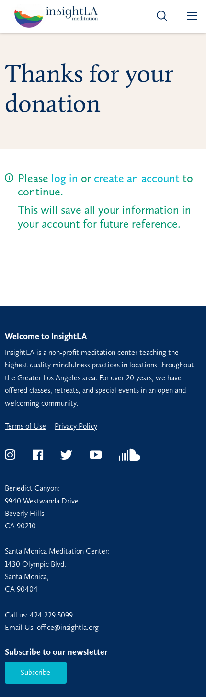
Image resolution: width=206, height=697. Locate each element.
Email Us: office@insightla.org (52, 627)
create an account (137, 178)
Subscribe (35, 672)
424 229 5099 (51, 614)
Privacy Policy (76, 426)
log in (64, 178)
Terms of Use (25, 426)
